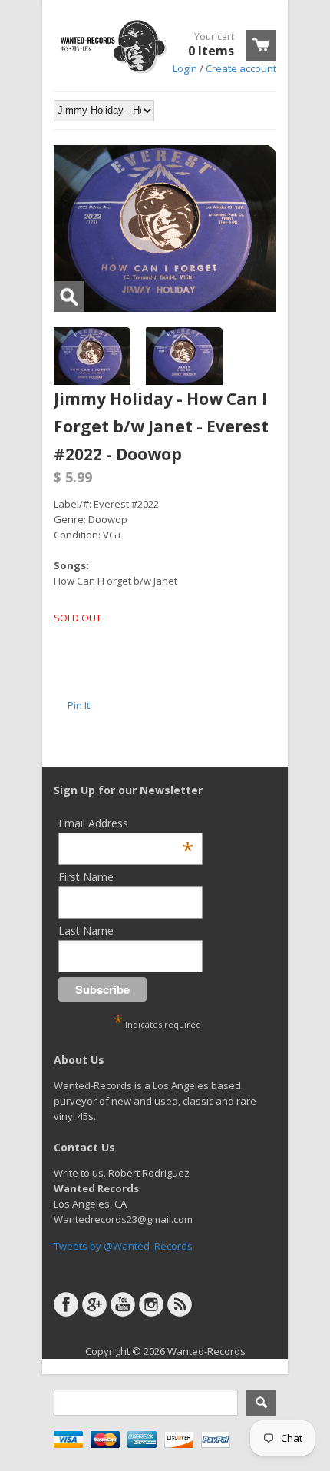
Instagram (151, 1304)
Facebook (66, 1304)
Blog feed (179, 1304)
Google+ (94, 1304)
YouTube (123, 1304)
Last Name (86, 930)
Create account (241, 68)
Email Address (125, 823)
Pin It (79, 705)
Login (185, 68)
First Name (86, 877)
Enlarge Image (69, 296)
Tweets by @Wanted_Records (123, 1246)
